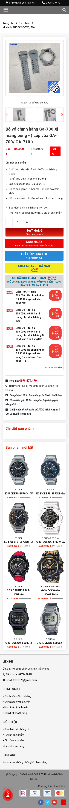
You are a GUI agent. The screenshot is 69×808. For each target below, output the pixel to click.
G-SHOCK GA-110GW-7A (50, 541)
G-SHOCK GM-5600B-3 (18, 642)
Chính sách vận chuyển (17, 701)
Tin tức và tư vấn (14, 740)
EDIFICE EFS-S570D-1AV (18, 493)
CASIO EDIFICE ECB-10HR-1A (18, 592)
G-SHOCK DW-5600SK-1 (50, 642)
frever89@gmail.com (25, 680)
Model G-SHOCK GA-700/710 (19, 27)
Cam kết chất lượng (15, 713)
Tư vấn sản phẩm (14, 734)
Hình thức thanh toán (16, 707)
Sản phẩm (24, 23)
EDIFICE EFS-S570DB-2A (50, 493)
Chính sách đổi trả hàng (17, 696)
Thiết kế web (48, 774)
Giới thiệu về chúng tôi (17, 729)
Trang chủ (8, 23)
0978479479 (53, 2)
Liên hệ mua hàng (14, 746)
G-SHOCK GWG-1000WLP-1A (50, 592)
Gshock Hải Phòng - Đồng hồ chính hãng (25, 762)
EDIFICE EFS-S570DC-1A (18, 541)
